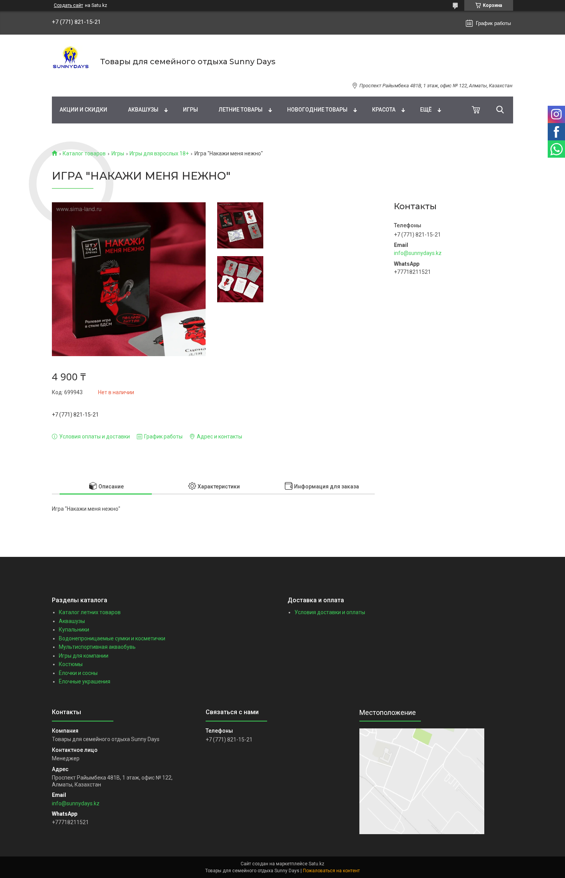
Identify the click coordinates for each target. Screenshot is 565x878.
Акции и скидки (83, 110)
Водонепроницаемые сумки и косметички (112, 638)
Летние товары (241, 110)
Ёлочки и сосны (78, 673)
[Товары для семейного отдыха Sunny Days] (71, 61)
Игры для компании (83, 656)
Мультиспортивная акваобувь (97, 647)
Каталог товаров (84, 153)
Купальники (74, 629)
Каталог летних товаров (90, 612)
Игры (190, 110)
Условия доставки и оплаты (329, 612)
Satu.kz (316, 863)
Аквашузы (143, 110)
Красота (384, 110)
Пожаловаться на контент (331, 870)
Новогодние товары (317, 110)
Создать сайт (68, 5)
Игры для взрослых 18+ (159, 153)
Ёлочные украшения (84, 681)
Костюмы (71, 664)
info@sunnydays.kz (418, 253)
